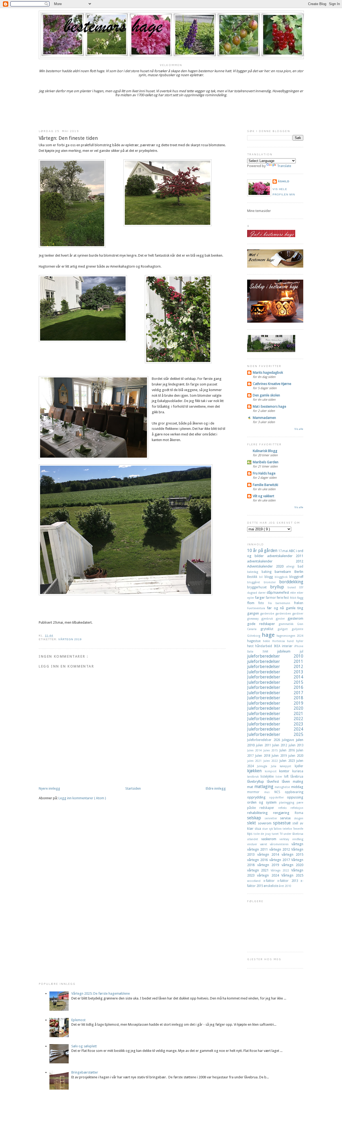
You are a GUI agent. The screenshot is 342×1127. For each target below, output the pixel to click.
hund (291, 641)
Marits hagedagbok (268, 372)
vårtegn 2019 (70, 639)
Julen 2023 (287, 761)
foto (263, 603)
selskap (256, 817)
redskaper (268, 808)
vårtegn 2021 (259, 870)
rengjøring (284, 813)
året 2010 (285, 885)
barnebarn (284, 572)
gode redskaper (263, 624)
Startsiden (133, 788)
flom (252, 603)
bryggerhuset (258, 587)
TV (282, 833)
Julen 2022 (271, 760)
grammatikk (288, 624)
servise (287, 818)
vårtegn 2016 (258, 860)
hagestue (255, 641)
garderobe (267, 613)
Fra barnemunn (281, 603)
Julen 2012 (280, 745)
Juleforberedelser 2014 (275, 677)
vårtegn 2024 (269, 875)
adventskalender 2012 (275, 561)
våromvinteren (281, 844)
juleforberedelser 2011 (275, 661)
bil (262, 576)
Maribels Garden (265, 462)
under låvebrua (293, 833)
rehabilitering (260, 813)
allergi (292, 566)
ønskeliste (271, 886)
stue (265, 828)
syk (271, 828)
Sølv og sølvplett (84, 1046)
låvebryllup (257, 781)
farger (260, 598)
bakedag (254, 571)
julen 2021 (255, 760)
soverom (265, 823)
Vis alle (298, 428)
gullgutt (285, 629)
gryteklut (269, 629)
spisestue (283, 822)
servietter (272, 818)
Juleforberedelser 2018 (275, 697)
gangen (253, 613)
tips (250, 834)
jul (301, 651)
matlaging (264, 786)
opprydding (258, 797)
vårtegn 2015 (293, 854)
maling (298, 781)
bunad (293, 587)
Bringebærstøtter (84, 1072)
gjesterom (295, 618)
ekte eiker (296, 592)
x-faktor (270, 881)
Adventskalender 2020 (266, 566)
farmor (271, 598)
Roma (299, 813)
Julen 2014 (255, 750)
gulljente (297, 629)
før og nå (276, 608)
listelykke (268, 776)
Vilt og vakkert (263, 496)
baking (268, 572)
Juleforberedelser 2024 (275, 729)
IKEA (278, 646)
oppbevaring (294, 792)
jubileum (288, 651)
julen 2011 (264, 745)
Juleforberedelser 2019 (275, 703)
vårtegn (297, 844)
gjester (281, 618)
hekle (267, 641)
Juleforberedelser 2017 (275, 692)
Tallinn (278, 828)
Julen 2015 (271, 750)
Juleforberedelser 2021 (275, 713)
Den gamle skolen (266, 395)
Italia (255, 651)
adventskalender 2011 (285, 556)
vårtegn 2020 (293, 865)
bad (300, 566)
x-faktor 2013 (289, 881)
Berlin (298, 572)
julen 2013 (296, 745)
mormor (255, 792)
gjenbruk (268, 618)
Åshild (283, 181)
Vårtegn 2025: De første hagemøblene (100, 993)
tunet (276, 833)
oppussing (295, 797)
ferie (280, 598)
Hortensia (279, 641)
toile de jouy (263, 833)
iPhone (298, 646)
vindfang (297, 839)
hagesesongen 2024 (290, 635)
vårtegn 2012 (280, 849)
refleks (284, 807)
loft (287, 776)
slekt (252, 822)
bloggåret (255, 582)
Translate (284, 166)
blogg (270, 577)
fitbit (293, 597)
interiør (288, 646)
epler (251, 597)
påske (253, 808)
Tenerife (298, 828)
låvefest (274, 781)
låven (287, 781)
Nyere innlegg (49, 788)
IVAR (270, 651)
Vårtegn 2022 (281, 870)
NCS (279, 792)
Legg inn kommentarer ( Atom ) (82, 798)
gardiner (297, 613)
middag (297, 787)
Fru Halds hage (264, 473)
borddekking (291, 581)
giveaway (254, 618)
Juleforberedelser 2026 (264, 740)
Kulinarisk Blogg (265, 451)
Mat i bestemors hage (269, 406)
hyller (299, 641)
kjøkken (256, 770)
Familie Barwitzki (265, 485)
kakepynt (287, 766)
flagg (300, 597)
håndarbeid (264, 646)
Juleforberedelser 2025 (275, 734)
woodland (255, 880)
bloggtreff (296, 577)
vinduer (253, 844)
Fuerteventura (257, 608)
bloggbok (282, 576)
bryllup (279, 586)
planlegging (288, 802)
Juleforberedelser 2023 (275, 724)
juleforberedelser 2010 (275, 656)
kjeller (299, 766)
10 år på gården (262, 550)
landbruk (254, 776)
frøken (298, 603)
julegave (289, 740)
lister (279, 776)
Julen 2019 (280, 756)
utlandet (254, 839)
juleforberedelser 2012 (275, 666)
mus (269, 792)
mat (250, 787)
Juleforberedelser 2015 (275, 682)
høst (251, 646)
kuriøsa (297, 771)
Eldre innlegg (216, 788)
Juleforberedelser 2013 (275, 671)
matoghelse (283, 787)
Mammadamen (264, 418)
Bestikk (253, 577)
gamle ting (294, 608)
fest (287, 598)
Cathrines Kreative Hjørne (272, 384)
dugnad (252, 592)
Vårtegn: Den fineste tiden (68, 138)
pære (300, 802)
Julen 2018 (263, 756)
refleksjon (296, 807)
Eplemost (78, 1020)
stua (258, 829)
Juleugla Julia (268, 766)
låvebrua (296, 776)
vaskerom (270, 839)
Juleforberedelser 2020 (275, 708)
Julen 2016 (287, 750)
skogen (298, 818)
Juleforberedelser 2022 (275, 718)
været (265, 844)
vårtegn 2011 (258, 849)
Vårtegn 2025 (292, 875)
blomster (271, 582)
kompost (272, 771)
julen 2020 (295, 756)
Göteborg (254, 635)
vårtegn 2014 (269, 854)
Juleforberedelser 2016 (275, 687)
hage (269, 635)
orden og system (263, 802)
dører (262, 592)
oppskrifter (278, 797)
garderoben (283, 613)
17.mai (283, 551)
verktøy (285, 839)
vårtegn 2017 (280, 860)
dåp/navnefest (278, 592)
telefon (288, 828)
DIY (301, 587)
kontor (285, 771)
